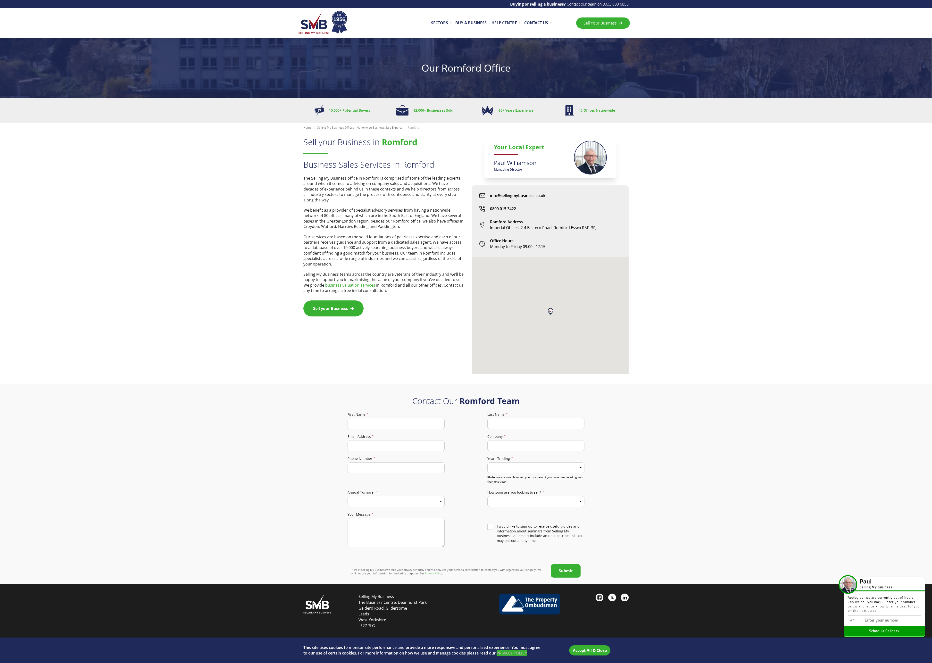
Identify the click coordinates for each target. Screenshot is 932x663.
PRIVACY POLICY (512, 653)
